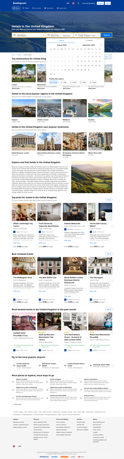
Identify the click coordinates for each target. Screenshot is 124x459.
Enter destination (21, 34)
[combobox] (29, 36)
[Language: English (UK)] (73, 3)
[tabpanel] (75, 64)
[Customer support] (78, 3)
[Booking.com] (19, 3)
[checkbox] (73, 52)
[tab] (61, 40)
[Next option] (112, 76)
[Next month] (101, 45)
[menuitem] (16, 8)
